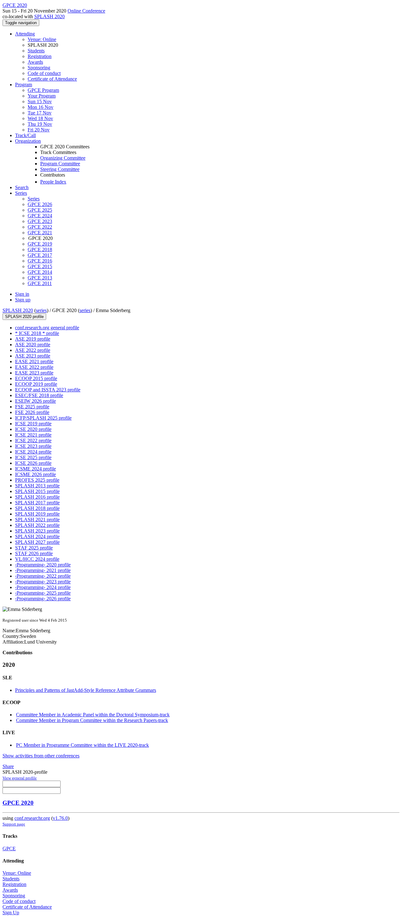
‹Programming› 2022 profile (43, 576)
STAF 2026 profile (34, 553)
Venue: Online (42, 39)
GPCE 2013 (40, 277)
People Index (53, 181)
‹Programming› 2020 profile (43, 564)
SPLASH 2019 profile (37, 514)
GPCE (9, 848)
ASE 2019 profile (32, 339)
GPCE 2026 (40, 204)
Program (23, 84)
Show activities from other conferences (41, 755)
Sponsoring (39, 67)
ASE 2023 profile (32, 355)
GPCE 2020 (18, 802)
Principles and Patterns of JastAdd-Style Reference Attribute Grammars (85, 690)
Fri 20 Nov (39, 129)
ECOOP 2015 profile (36, 378)
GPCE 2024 (40, 215)
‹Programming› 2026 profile (43, 598)
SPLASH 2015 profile (37, 491)
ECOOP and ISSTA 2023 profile (47, 389)
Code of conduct (44, 73)
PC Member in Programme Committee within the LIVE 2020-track (82, 745)
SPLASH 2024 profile (37, 536)
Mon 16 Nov (40, 107)
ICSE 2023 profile (33, 446)
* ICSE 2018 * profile (37, 333)
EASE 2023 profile (34, 372)
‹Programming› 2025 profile (43, 593)
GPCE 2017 (40, 255)
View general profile (20, 778)
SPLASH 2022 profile (37, 525)
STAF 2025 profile (34, 547)
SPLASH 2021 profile (37, 519)
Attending (25, 33)
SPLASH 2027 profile (37, 542)
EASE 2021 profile (34, 361)
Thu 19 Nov (40, 124)
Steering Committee (59, 169)
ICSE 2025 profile (33, 457)
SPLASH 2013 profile (37, 485)
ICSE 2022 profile (33, 440)
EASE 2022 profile (34, 367)
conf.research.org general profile (47, 327)
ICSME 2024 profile (35, 468)
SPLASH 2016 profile (37, 497)
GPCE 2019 (40, 244)
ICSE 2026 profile (33, 463)
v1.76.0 (60, 818)
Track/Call (25, 135)
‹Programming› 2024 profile (43, 587)
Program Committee (60, 163)
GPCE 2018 (40, 249)
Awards (35, 62)
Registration (40, 56)
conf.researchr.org (32, 818)
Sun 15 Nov (40, 101)
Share (8, 766)
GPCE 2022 (40, 227)
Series (34, 198)
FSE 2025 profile (32, 406)
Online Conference (86, 10)
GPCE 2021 (40, 232)
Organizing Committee (62, 158)
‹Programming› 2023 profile (43, 581)
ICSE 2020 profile (33, 429)
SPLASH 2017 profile (37, 502)
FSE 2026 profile (32, 412)
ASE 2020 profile (32, 344)
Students (36, 50)
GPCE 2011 (40, 283)
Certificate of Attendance (52, 79)
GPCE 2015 (40, 266)
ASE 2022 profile (32, 350)
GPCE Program (43, 90)
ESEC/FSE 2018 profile (39, 395)
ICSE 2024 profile (33, 451)
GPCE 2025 (40, 210)
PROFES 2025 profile (37, 480)
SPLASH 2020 (49, 16)
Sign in (22, 294)
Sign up (22, 299)
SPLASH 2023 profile (37, 530)
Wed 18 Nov (40, 118)
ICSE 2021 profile (33, 435)
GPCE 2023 (40, 221)
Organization (28, 141)
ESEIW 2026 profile (35, 401)
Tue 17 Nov (40, 112)
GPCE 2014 (40, 272)
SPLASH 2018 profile (37, 508)
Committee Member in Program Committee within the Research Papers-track (92, 720)
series (41, 310)
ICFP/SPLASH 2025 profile (43, 418)
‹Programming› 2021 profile (43, 570)
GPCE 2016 (40, 260)
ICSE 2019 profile (33, 423)
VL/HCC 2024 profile (37, 559)
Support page (14, 824)
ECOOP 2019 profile (36, 384)
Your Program (42, 95)
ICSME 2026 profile (35, 474)
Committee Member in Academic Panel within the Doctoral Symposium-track (93, 714)
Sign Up (11, 912)
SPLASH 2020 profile (24, 316)
